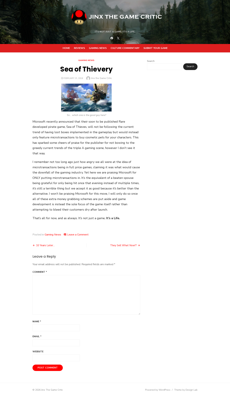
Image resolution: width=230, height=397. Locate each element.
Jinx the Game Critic (101, 78)
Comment (39, 272)
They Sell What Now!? (123, 245)
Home (66, 48)
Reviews (79, 48)
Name (36, 321)
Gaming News (98, 48)
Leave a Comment (78, 234)
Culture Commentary (125, 48)
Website (37, 351)
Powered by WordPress (157, 389)
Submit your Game (155, 48)
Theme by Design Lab (186, 389)
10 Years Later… (45, 245)
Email (36, 336)
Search (151, 61)
